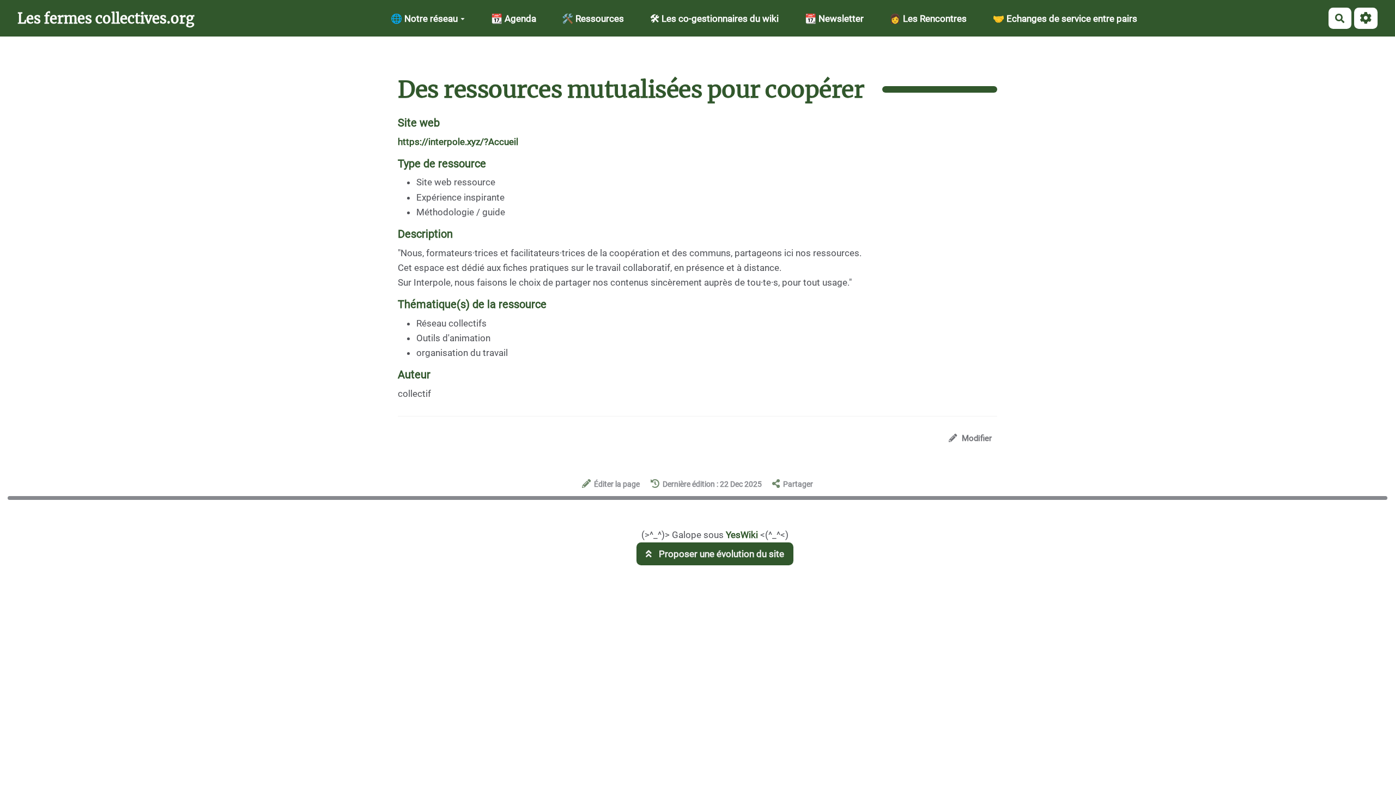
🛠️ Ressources (593, 18)
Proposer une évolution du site (720, 553)
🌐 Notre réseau (424, 18)
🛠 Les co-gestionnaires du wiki (714, 18)
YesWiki (742, 534)
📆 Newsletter (834, 18)
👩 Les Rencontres (928, 18)
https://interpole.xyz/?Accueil (458, 141)
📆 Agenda (513, 18)
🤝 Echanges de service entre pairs (1065, 18)
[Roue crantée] (1366, 18)
